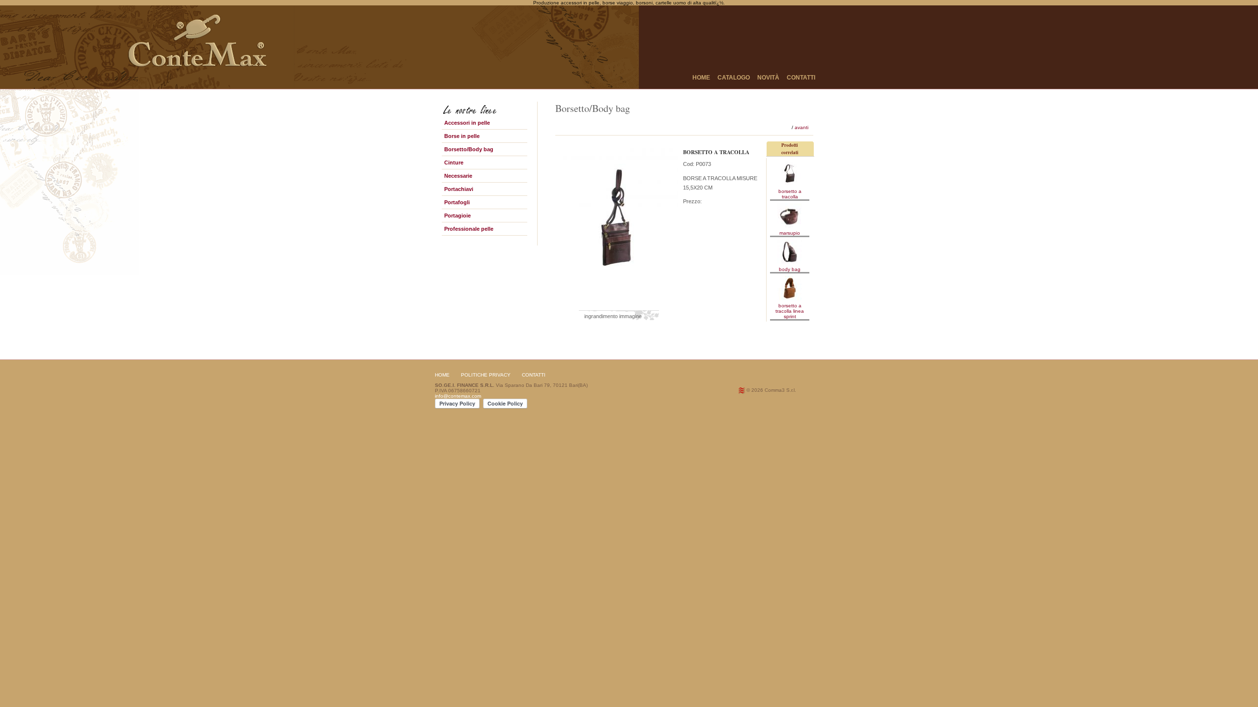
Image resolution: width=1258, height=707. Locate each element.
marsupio (789, 233)
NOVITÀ (768, 77)
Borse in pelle (462, 136)
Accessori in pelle (467, 123)
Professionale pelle (468, 229)
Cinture (453, 162)
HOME (701, 77)
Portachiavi (458, 189)
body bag (790, 269)
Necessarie (458, 176)
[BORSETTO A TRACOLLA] (619, 303)
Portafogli (457, 202)
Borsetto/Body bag (468, 149)
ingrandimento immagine (613, 316)
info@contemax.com (458, 396)
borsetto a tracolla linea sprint (789, 311)
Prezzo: (692, 201)
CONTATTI (801, 77)
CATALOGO (733, 77)
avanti (801, 127)
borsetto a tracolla (789, 194)
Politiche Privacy (486, 375)
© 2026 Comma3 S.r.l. (771, 390)
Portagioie (457, 215)
